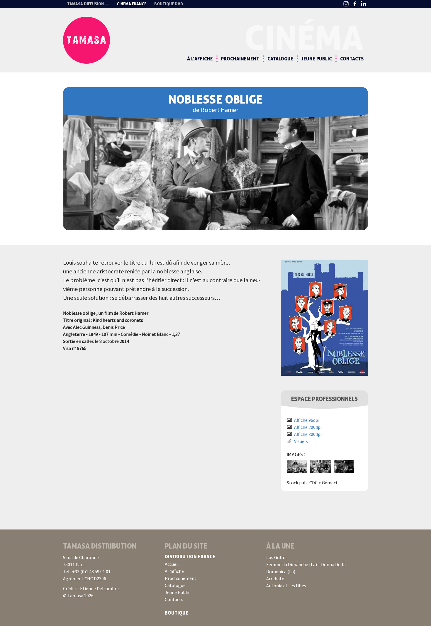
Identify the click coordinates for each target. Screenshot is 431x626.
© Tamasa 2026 (78, 595)
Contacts (352, 59)
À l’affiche (200, 59)
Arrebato (275, 578)
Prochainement (240, 59)
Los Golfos (277, 557)
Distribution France (190, 556)
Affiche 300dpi (308, 434)
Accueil (172, 564)
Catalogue (280, 59)
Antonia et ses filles (286, 585)
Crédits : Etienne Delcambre (91, 588)
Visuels (301, 441)
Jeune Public (316, 59)
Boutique (176, 613)
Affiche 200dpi (308, 427)
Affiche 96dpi (306, 420)
